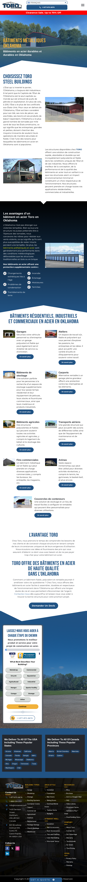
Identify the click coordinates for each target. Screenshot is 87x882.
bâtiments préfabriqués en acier (19, 248)
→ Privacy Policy (70, 858)
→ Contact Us (69, 831)
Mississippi (19, 759)
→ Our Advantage (70, 834)
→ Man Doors (50, 797)
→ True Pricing (69, 848)
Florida (17, 755)
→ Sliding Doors (50, 800)
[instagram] (17, 848)
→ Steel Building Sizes (72, 817)
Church (14, 676)
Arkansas (17, 751)
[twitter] (12, 848)
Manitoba (75, 751)
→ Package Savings (32, 825)
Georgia (25, 755)
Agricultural (13, 682)
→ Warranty (68, 838)
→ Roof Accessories (52, 831)
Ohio (7, 764)
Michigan (9, 759)
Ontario (51, 755)
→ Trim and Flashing (52, 834)
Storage (31, 693)
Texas (34, 764)
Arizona (8, 751)
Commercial (31, 670)
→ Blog (66, 790)
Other (22, 699)
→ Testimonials (70, 841)
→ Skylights (49, 814)
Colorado (9, 755)
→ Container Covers (32, 804)
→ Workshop (29, 793)
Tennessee (25, 764)
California (27, 751)
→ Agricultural (30, 814)
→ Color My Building (52, 838)
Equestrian (31, 676)
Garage (14, 693)
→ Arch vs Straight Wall (72, 797)
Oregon (14, 764)
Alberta (51, 751)
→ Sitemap (68, 865)
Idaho (34, 755)
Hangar (14, 688)
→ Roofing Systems (32, 800)
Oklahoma (29, 759)
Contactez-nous (22, 594)
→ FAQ (66, 800)
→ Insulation (49, 790)
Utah (19, 768)
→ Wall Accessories (52, 827)
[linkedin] (7, 853)
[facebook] (7, 848)
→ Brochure (68, 793)
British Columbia (63, 751)
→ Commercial (30, 811)
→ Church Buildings (32, 828)
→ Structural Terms (52, 841)
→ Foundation (50, 793)
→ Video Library (70, 804)
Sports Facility (31, 688)
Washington (10, 768)
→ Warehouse (30, 832)
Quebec (60, 755)
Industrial (31, 682)
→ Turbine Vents (51, 810)
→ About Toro (69, 827)
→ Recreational (30, 821)
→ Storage (29, 797)
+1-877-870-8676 (24, 718)
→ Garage (28, 790)
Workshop (14, 670)
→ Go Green (68, 845)
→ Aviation (29, 818)
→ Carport (29, 807)
